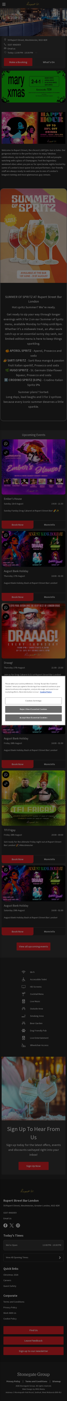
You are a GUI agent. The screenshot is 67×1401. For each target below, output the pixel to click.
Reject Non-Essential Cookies (33, 709)
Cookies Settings (33, 701)
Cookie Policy (46, 692)
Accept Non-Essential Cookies (33, 718)
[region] (33, 700)
